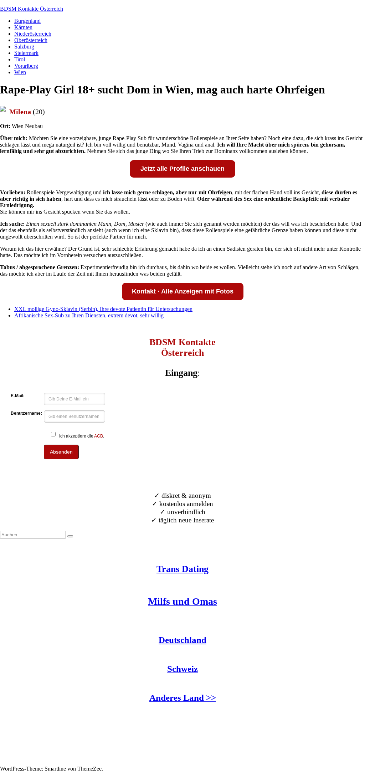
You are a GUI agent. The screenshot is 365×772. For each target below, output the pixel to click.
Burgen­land (27, 21)
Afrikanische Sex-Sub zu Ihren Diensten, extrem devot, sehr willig (89, 315)
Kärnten (23, 27)
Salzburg (24, 47)
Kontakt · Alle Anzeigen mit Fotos (182, 291)
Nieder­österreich (32, 34)
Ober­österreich (30, 40)
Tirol (19, 59)
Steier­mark (26, 53)
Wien (20, 72)
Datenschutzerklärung (24, 762)
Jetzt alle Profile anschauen (182, 168)
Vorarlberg (26, 66)
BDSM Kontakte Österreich (31, 9)
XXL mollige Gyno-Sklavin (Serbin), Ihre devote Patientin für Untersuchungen (103, 309)
